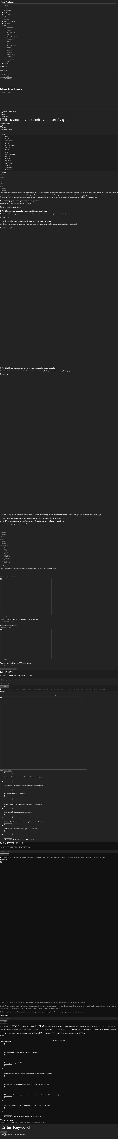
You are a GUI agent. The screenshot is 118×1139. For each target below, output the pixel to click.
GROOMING (7, 10)
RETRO (9, 48)
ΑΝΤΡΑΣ (6, 552)
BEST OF (10, 28)
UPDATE (9, 61)
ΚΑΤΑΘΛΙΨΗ (7, 558)
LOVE (5, 12)
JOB (5, 549)
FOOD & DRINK (12, 37)
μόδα (5, 561)
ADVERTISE (5, 74)
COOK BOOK (11, 32)
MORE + (6, 25)
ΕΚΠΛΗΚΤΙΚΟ (7, 556)
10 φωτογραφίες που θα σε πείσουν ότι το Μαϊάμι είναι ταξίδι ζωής (23, 777)
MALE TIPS (7, 8)
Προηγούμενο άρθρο (8, 576)
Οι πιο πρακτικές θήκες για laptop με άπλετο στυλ (18, 1082)
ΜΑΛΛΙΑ (6, 559)
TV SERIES (10, 59)
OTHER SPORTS (12, 45)
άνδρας (6, 550)
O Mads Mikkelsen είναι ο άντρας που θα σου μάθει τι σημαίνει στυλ (23, 1074)
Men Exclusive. (7, 2)
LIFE (5, 17)
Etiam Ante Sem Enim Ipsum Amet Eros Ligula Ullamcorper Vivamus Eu (24, 1092)
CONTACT (6, 63)
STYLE (6, 5)
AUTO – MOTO (8, 14)
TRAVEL (9, 57)
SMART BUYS (11, 54)
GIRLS (9, 41)
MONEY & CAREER (9, 21)
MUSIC (9, 43)
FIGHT (5, 547)
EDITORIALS (7, 23)
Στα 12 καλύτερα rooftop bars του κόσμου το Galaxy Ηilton (21, 1099)
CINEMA (9, 30)
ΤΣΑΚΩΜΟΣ (7, 562)
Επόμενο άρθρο (6, 627)
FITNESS (6, 19)
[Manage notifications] (4, 1134)
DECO (9, 34)
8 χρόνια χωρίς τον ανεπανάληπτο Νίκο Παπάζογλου (19, 1109)
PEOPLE (9, 50)
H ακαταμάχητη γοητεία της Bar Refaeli (15, 1063)
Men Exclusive (4, 566)
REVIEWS (10, 52)
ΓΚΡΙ (5, 553)
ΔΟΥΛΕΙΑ (6, 555)
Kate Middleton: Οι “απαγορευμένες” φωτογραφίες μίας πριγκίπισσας (23, 920)
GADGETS (10, 39)
